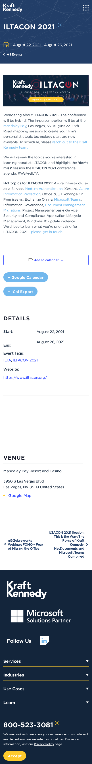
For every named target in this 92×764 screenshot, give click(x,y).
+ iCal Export (20, 291)
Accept (15, 756)
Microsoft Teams (67, 199)
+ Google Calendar (26, 277)
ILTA (7, 360)
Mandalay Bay (14, 126)
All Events (14, 54)
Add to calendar (46, 260)
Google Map (19, 495)
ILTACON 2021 (25, 360)
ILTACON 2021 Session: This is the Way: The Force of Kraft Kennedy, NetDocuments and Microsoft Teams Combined (66, 544)
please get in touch (47, 231)
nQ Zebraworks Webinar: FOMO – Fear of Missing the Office (25, 544)
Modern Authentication (44, 188)
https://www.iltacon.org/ (25, 377)
